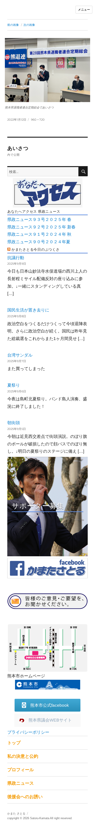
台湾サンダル (19, 355)
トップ (14, 742)
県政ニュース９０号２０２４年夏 (38, 241)
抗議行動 (15, 257)
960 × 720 (38, 119)
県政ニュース (20, 783)
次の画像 (29, 25)
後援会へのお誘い (25, 796)
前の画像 (13, 25)
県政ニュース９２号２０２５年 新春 (41, 227)
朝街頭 (13, 422)
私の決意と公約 (22, 756)
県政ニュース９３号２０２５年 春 (39, 219)
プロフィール (20, 769)
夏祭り (13, 385)
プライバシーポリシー (28, 732)
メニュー (84, 9)
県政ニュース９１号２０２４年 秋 (39, 234)
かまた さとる (16, 813)
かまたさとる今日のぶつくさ (35, 249)
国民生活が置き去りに (28, 310)
